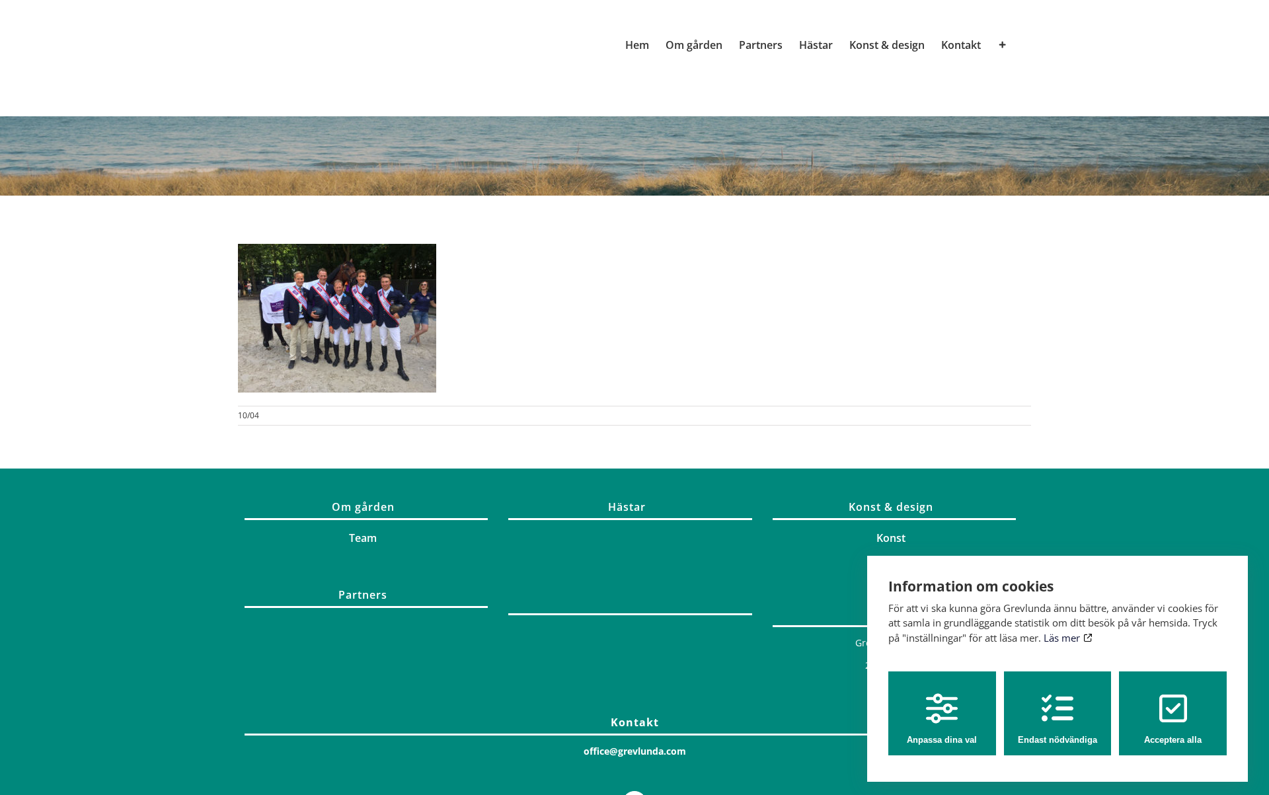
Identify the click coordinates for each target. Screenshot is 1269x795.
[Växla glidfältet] (1002, 45)
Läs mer (1063, 637)
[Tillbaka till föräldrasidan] (629, 611)
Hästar (627, 507)
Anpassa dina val (942, 740)
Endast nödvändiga (1057, 740)
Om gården (363, 507)
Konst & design (891, 507)
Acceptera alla (1173, 740)
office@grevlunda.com (635, 751)
